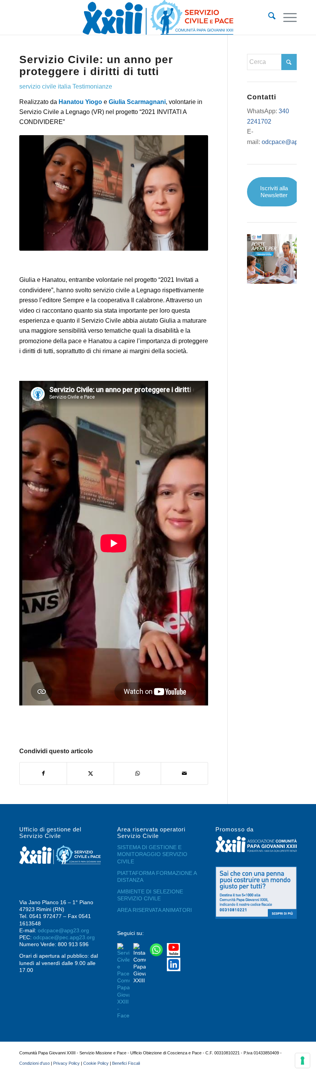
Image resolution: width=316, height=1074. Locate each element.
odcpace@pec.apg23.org (64, 937)
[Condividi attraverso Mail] (184, 773)
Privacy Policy (66, 1063)
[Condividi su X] (90, 773)
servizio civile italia (45, 86)
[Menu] (286, 17)
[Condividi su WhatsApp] (137, 773)
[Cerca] (268, 17)
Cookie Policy (96, 1063)
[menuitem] (268, 17)
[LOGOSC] (157, 17)
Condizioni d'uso (34, 1063)
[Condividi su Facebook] (43, 773)
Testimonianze (92, 86)
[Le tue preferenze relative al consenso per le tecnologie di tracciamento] (302, 1060)
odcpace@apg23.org (63, 930)
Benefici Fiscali (126, 1063)
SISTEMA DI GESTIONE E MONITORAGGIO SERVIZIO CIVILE (152, 854)
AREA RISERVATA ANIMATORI (154, 910)
